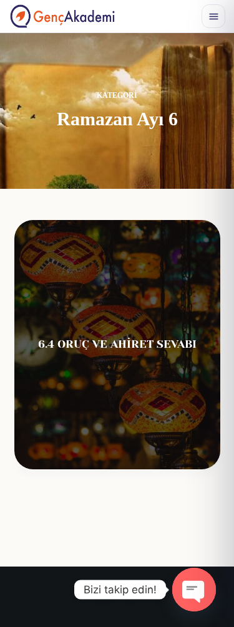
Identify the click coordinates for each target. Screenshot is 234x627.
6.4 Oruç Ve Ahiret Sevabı (117, 344)
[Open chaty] (194, 589)
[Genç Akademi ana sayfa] (62, 16)
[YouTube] (131, 600)
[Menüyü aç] (213, 16)
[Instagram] (103, 600)
